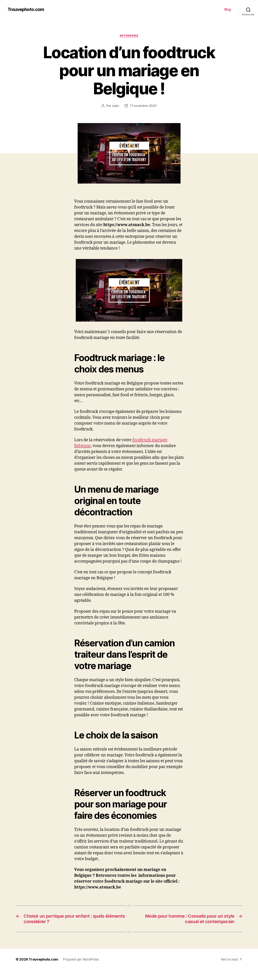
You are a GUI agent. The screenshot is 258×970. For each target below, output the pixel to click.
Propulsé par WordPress (81, 959)
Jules (115, 106)
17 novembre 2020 (143, 106)
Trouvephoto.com (26, 9)
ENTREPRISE (129, 35)
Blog (227, 9)
